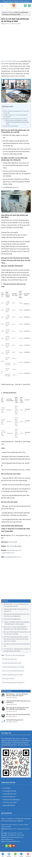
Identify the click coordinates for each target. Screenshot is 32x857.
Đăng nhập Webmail (9, 805)
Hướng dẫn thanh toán (9, 794)
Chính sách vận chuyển (10, 802)
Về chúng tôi (6, 788)
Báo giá (21, 1)
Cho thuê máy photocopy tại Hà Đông (13, 667)
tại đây (17, 187)
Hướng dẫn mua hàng (9, 791)
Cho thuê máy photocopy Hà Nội (11, 663)
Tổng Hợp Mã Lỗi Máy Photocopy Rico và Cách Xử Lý (18, 701)
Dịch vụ (11, 12)
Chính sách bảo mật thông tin (11, 799)
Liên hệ (10, 1)
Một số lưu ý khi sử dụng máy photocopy (18, 714)
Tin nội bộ (26, 1)
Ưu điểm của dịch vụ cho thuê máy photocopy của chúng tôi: (15, 115)
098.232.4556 (20, 835)
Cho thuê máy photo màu (9, 659)
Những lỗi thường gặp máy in (12, 619)
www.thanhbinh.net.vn (8, 553)
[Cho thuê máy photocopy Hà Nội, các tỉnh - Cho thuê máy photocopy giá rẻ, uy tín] (13, 6)
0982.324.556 (10, 546)
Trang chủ (5, 1)
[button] (2, 6)
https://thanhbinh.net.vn (7, 839)
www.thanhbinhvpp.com (14, 550)
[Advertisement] (16, 44)
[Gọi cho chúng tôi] (6, 845)
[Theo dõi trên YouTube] (13, 845)
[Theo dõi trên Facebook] (3, 845)
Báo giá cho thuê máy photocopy (15, 655)
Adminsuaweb (17, 23)
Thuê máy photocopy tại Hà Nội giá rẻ (13, 682)
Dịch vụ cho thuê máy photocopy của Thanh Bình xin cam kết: (16, 112)
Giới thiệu (16, 1)
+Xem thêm (6, 747)
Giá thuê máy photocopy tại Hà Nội (12, 674)
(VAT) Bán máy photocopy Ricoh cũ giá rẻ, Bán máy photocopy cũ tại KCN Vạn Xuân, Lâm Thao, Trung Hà (16, 639)
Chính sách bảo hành (9, 796)
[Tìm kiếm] (29, 5)
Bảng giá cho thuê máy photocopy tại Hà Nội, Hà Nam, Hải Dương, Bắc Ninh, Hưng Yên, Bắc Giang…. (17, 122)
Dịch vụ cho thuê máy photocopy (10, 61)
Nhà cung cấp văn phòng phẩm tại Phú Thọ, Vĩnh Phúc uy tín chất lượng (17, 708)
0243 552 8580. (12, 542)
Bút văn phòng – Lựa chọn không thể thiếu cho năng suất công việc (17, 694)
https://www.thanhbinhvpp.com (14, 837)
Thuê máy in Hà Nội (8, 678)
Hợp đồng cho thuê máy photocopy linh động (15, 118)
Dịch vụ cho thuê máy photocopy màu (13, 671)
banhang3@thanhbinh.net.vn (12, 557)
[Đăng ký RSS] (10, 845)
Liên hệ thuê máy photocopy (10, 126)
